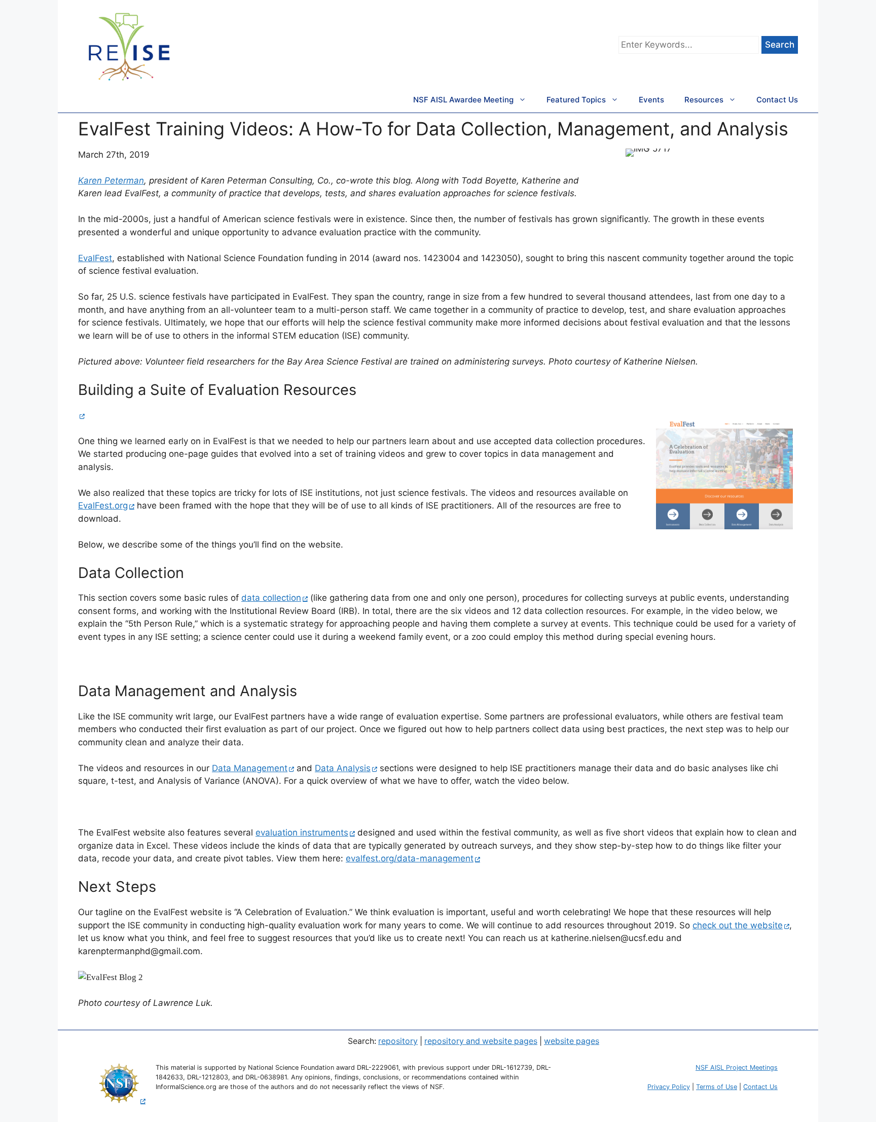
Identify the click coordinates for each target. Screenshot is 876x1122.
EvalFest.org (103, 505)
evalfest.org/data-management (409, 858)
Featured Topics (576, 99)
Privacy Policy (668, 1087)
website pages (571, 1041)
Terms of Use (716, 1087)
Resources (703, 99)
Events (651, 99)
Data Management (249, 768)
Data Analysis (343, 768)
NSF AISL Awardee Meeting (463, 99)
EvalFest (95, 258)
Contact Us (777, 99)
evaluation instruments (302, 832)
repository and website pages (480, 1041)
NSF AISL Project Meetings (737, 1067)
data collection (271, 598)
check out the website (737, 925)
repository (398, 1041)
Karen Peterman (111, 180)
